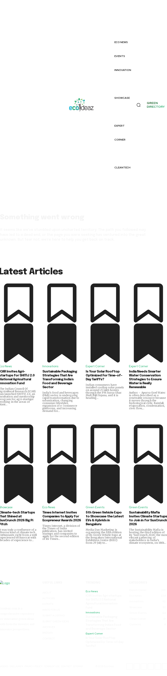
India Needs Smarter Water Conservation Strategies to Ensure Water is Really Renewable (145, 379)
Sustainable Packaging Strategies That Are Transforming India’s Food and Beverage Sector (59, 379)
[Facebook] (131, 10)
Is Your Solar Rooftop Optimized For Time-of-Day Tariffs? (104, 375)
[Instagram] (131, 20)
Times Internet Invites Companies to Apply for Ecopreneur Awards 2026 (61, 516)
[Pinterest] (142, 25)
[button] (138, 105)
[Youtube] (161, 25)
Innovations (50, 366)
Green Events (95, 507)
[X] (131, 30)
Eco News (48, 507)
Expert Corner (95, 366)
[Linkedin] (161, 15)
